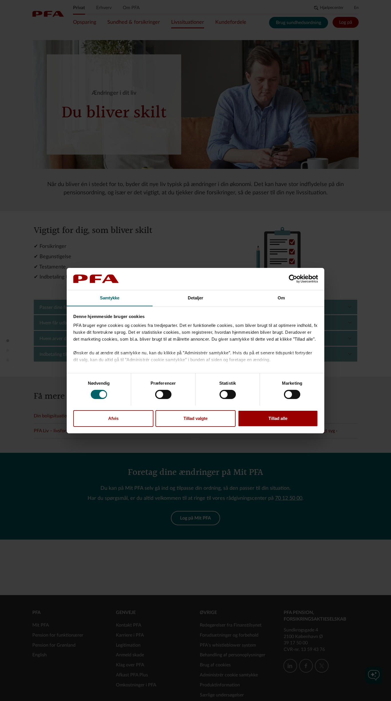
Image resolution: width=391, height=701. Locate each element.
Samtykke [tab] (110, 297)
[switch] (163, 394)
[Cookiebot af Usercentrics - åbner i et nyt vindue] (293, 279)
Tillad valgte (195, 418)
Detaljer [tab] (196, 297)
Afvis (113, 418)
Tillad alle (277, 418)
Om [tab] (281, 297)
